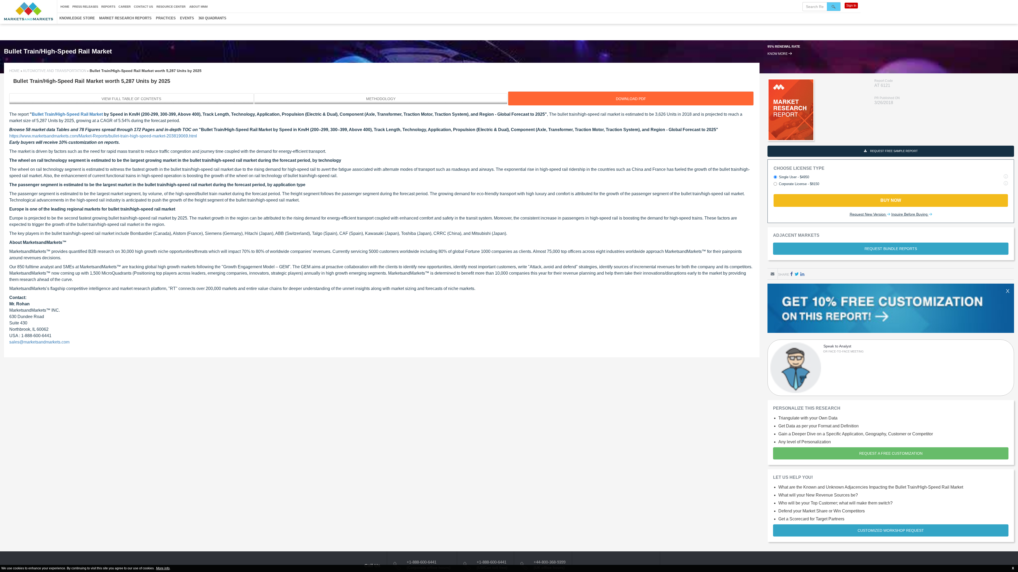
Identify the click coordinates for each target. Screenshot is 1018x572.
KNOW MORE (777, 54)
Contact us (143, 6)
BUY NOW (890, 200)
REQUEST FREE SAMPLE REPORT (893, 151)
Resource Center (171, 6)
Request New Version (868, 214)
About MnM (198, 6)
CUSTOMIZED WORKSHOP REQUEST (891, 530)
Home (64, 6)
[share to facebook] (791, 274)
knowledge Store (77, 18)
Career (125, 6)
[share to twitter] (796, 274)
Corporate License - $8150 (799, 184)
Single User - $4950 (794, 177)
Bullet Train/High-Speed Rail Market (67, 114)
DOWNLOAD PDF (631, 99)
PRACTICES (166, 18)
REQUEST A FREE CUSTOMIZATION (891, 453)
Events (187, 18)
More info (163, 568)
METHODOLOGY (381, 99)
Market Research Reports (125, 18)
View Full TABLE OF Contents (131, 99)
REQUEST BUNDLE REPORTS (891, 249)
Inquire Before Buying (910, 214)
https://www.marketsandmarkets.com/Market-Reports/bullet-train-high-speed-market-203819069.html (103, 136)
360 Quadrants (212, 18)
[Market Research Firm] (28, 11)
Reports (108, 6)
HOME (15, 71)
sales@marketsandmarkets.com (39, 342)
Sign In (851, 5)
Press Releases (85, 6)
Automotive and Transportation (54, 71)
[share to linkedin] (802, 274)
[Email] (772, 274)
